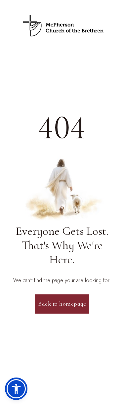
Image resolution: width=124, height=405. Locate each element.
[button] (16, 388)
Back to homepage (62, 303)
